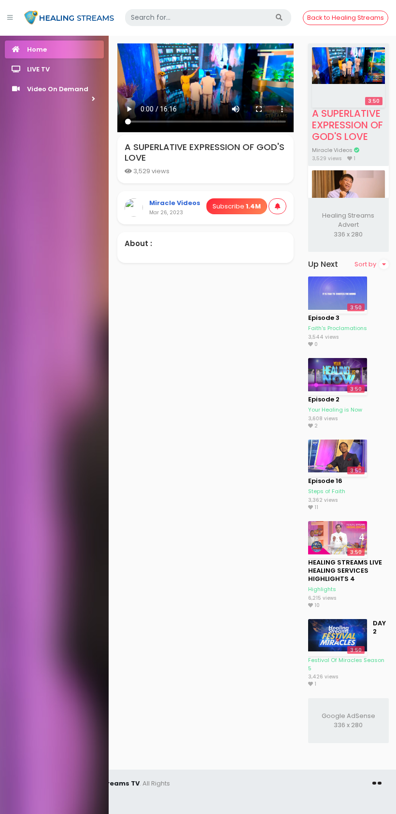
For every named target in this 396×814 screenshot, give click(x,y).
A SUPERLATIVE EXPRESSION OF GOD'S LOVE (347, 125)
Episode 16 (325, 480)
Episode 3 (323, 317)
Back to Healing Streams (345, 17)
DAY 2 (379, 627)
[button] (54, 89)
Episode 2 (323, 399)
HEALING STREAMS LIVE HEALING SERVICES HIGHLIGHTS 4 (345, 570)
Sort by (366, 264)
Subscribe (236, 206)
